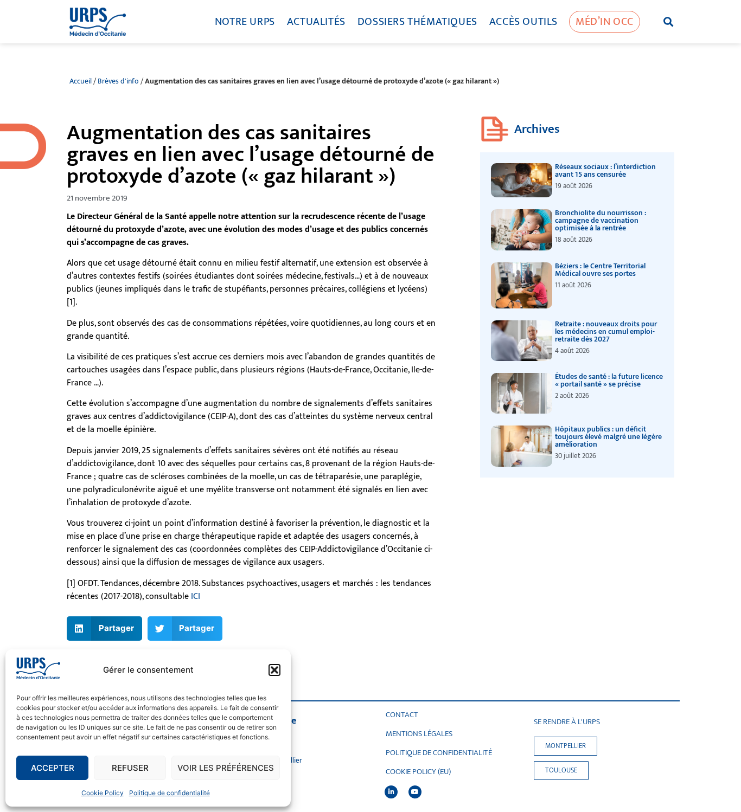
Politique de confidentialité (169, 793)
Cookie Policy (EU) (418, 771)
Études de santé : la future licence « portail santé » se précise (609, 380)
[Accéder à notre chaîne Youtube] (414, 791)
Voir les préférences (225, 768)
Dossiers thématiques (417, 21)
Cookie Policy (102, 793)
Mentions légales (419, 734)
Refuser (130, 768)
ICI (195, 596)
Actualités (316, 21)
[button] (274, 670)
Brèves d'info (118, 81)
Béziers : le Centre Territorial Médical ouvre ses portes (600, 270)
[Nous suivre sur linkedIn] (391, 791)
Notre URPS (245, 21)
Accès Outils (523, 21)
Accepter (52, 768)
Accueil (80, 81)
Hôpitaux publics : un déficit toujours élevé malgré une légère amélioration (608, 436)
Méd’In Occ (605, 21)
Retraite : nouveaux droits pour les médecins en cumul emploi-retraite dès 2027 (606, 331)
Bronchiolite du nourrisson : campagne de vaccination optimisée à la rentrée (600, 220)
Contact (402, 715)
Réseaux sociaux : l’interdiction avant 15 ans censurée (605, 170)
